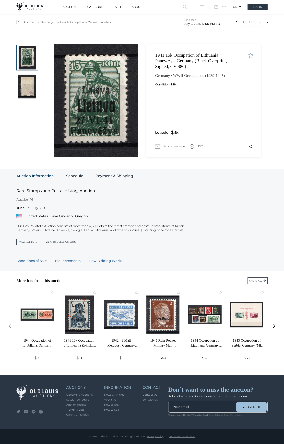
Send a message (174, 146)
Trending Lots (75, 409)
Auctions (70, 7)
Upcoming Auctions (79, 394)
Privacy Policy (214, 415)
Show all (255, 280)
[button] (11, 326)
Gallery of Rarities (77, 414)
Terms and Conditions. (182, 436)
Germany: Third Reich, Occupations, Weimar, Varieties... (76, 22)
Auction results (76, 404)
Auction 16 (30, 22)
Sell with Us (150, 399)
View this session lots (61, 241)
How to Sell (111, 409)
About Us (110, 399)
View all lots (28, 241)
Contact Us (149, 394)
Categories (96, 7)
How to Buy (111, 404)
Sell (118, 7)
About (137, 7)
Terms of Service (230, 415)
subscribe (251, 407)
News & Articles (114, 394)
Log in (257, 6)
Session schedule (77, 399)
